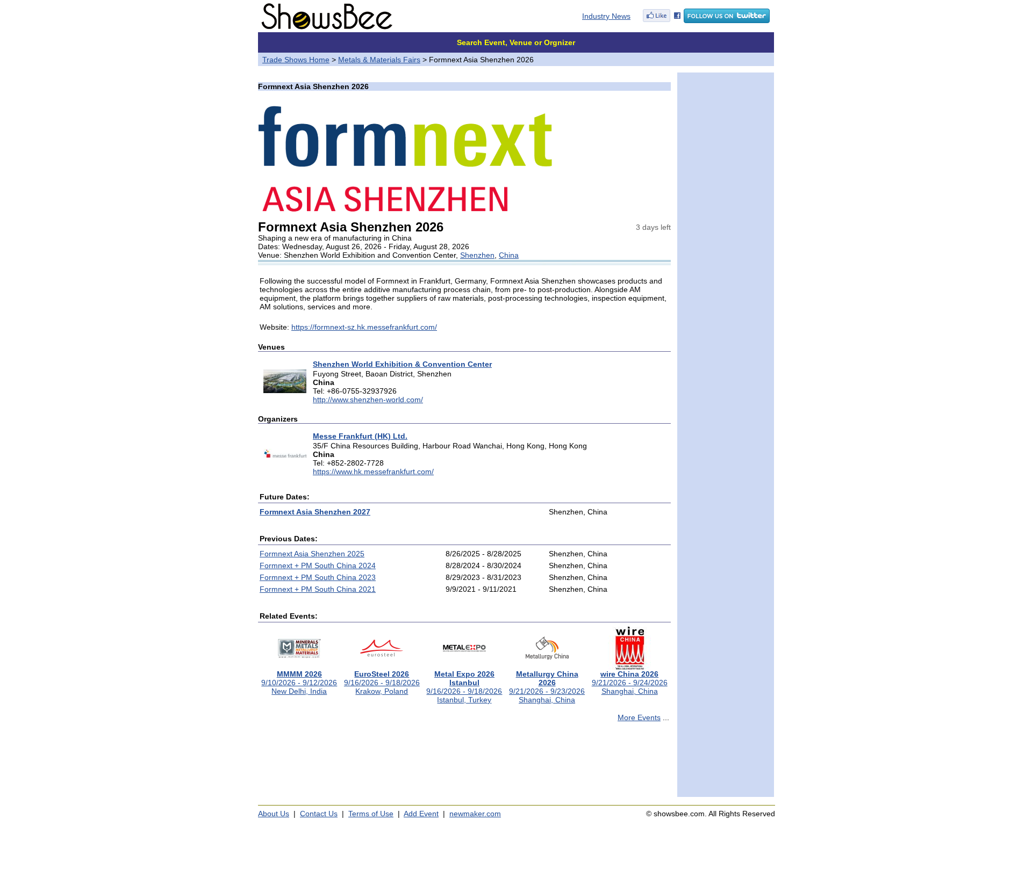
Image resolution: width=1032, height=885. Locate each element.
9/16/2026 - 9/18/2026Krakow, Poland (382, 682)
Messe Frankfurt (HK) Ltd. (360, 436)
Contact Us (319, 813)
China (509, 255)
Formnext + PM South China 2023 (318, 577)
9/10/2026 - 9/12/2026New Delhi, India (299, 682)
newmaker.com (475, 813)
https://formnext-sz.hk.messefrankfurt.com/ (364, 327)
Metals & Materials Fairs (379, 59)
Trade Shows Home (295, 59)
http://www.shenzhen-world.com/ (368, 399)
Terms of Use (370, 813)
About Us (273, 813)
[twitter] (727, 20)
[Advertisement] (464, 764)
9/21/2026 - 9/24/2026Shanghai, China (630, 682)
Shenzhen (477, 255)
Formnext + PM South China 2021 (318, 589)
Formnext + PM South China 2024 (318, 565)
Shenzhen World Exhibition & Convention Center (402, 364)
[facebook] (662, 20)
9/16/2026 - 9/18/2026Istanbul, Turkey (464, 687)
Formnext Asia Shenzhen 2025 (312, 553)
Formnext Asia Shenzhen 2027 (315, 511)
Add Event (421, 813)
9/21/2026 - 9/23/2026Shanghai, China (547, 687)
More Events (639, 717)
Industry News (606, 16)
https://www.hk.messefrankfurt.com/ (373, 471)
